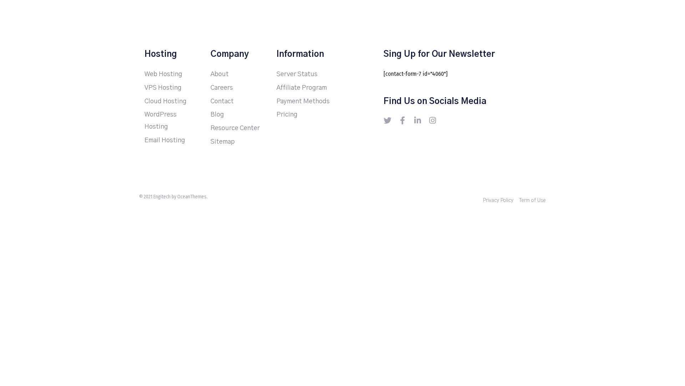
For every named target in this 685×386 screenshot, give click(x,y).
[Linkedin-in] (417, 120)
